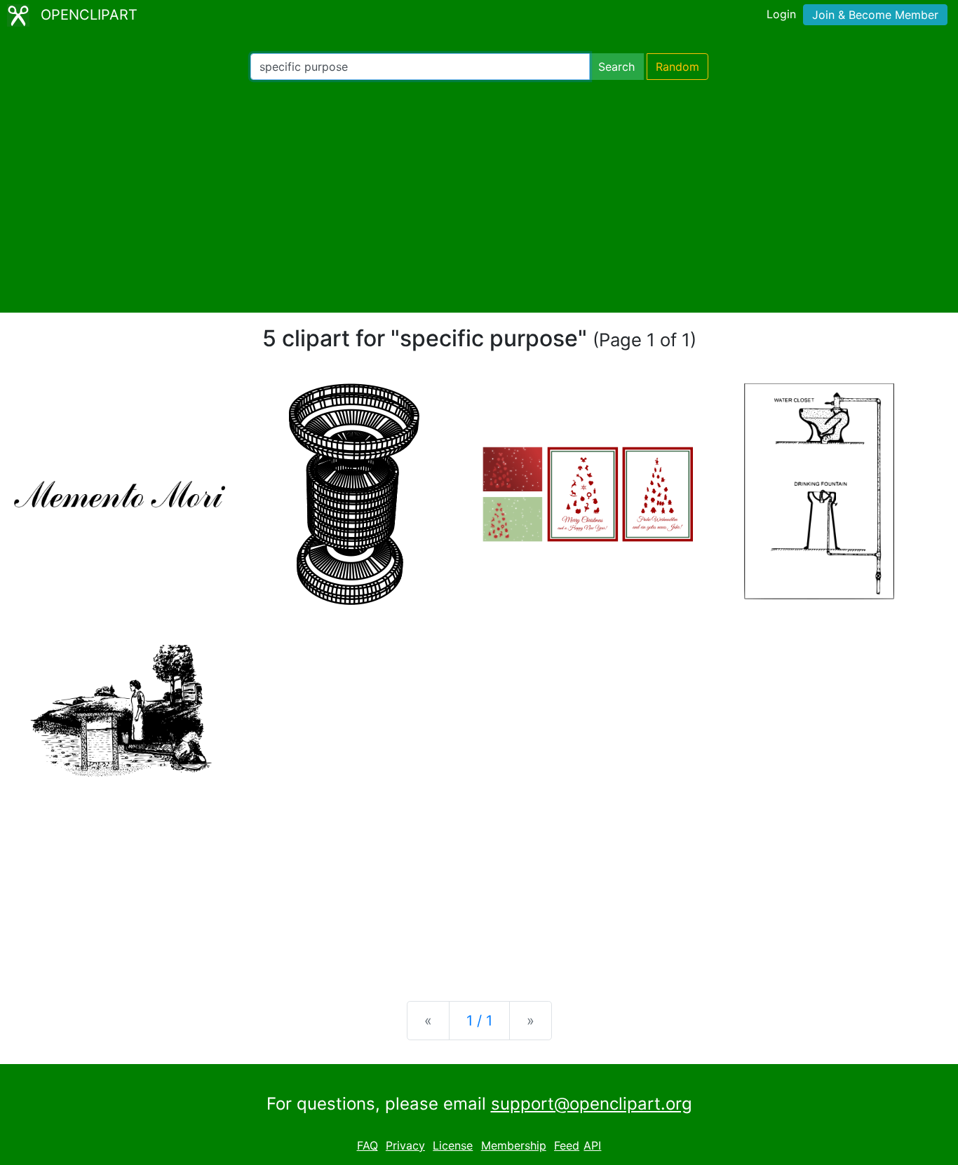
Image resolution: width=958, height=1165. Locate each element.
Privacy (405, 1145)
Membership (513, 1145)
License (453, 1145)
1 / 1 (479, 1020)
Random (677, 67)
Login (781, 14)
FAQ (367, 1145)
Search (616, 67)
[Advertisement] (479, 196)
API (592, 1145)
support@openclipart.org (591, 1104)
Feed (566, 1145)
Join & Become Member (875, 15)
